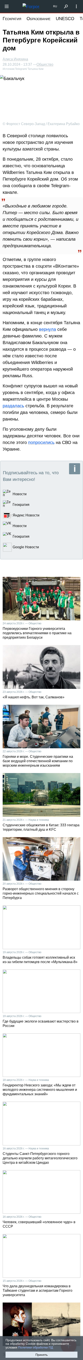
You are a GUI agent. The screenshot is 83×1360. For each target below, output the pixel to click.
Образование (38, 18)
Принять (41, 1354)
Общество (45, 64)
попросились (41, 442)
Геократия (12, 18)
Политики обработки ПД (35, 1347)
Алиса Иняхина (15, 59)
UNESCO (65, 18)
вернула (47, 329)
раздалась (13, 405)
